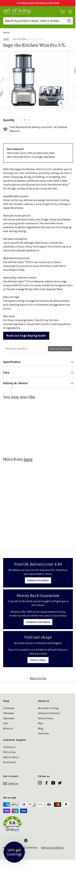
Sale (5, 723)
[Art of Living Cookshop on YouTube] (53, 783)
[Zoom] (61, 103)
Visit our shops (38, 660)
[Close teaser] (26, 840)
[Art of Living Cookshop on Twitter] (60, 783)
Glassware (8, 718)
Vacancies (43, 733)
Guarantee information (38, 622)
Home (6, 32)
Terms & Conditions (52, 847)
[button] (38, 824)
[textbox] (25, 348)
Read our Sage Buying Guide (26, 335)
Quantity (8, 120)
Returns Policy (45, 718)
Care (6, 372)
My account (9, 762)
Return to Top (38, 678)
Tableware (8, 713)
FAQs (40, 723)
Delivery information (38, 580)
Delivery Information (49, 713)
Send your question (60, 348)
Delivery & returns (15, 383)
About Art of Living (48, 708)
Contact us (9, 747)
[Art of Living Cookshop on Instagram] (40, 783)
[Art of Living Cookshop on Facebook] (47, 783)
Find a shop (9, 752)
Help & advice (11, 757)
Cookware (8, 708)
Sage (6, 39)
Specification (12, 362)
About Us (8, 728)
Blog (40, 728)
